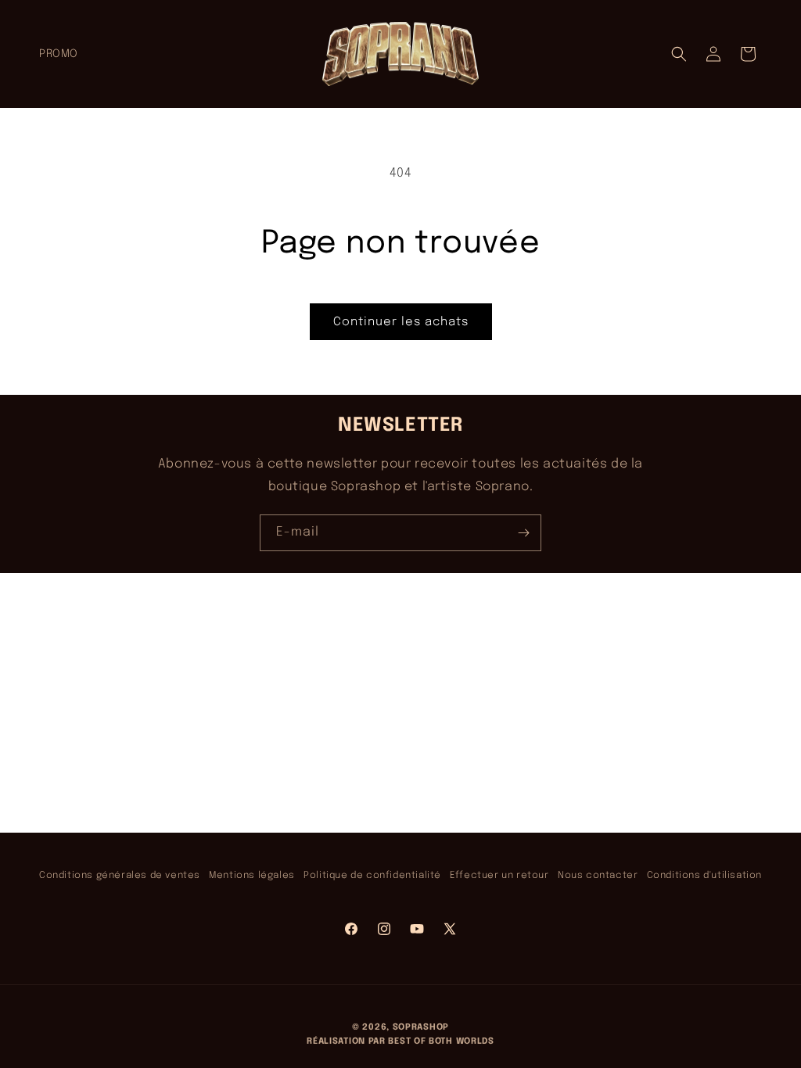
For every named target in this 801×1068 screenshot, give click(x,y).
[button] (679, 54)
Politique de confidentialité (372, 875)
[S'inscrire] (523, 532)
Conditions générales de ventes (119, 875)
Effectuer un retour (499, 875)
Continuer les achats (401, 322)
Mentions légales (252, 875)
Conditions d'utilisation (704, 875)
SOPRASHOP (421, 1027)
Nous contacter (598, 875)
